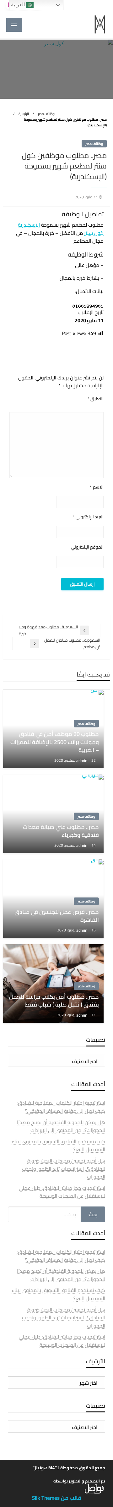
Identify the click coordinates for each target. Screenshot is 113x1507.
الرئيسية (24, 114)
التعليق (96, 399)
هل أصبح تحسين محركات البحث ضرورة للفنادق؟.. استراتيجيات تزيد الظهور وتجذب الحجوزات (63, 1168)
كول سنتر (94, 233)
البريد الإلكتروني (88, 517)
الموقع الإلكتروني (87, 547)
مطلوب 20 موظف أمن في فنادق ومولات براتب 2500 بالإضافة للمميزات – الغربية (54, 742)
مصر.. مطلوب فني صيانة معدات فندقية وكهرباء (61, 831)
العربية (18, 4)
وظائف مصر (46, 114)
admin (82, 760)
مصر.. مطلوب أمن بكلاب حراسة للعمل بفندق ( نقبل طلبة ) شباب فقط (54, 1000)
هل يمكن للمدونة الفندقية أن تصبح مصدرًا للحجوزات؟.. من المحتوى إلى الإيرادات (61, 1126)
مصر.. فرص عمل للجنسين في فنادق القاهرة (56, 916)
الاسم (97, 487)
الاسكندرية (29, 224)
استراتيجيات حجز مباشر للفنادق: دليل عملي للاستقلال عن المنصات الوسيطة (62, 1192)
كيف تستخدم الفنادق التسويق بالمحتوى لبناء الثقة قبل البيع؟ (58, 1145)
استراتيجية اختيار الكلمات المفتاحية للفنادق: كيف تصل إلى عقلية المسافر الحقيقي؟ (61, 1107)
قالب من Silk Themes (56, 1498)
